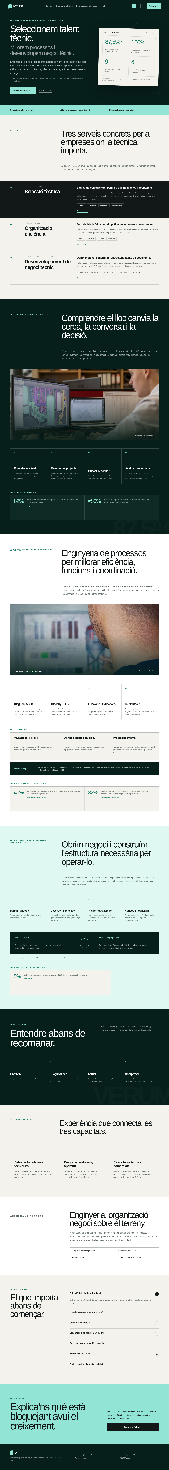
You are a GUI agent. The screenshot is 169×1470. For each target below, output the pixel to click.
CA (134, 6)
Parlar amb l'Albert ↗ (132, 1427)
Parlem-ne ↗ (153, 6)
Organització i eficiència (64, 6)
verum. (18, 6)
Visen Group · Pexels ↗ (147, 670)
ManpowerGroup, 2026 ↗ (34, 506)
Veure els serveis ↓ (45, 90)
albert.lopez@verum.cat (83, 1455)
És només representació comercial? (88, 1343)
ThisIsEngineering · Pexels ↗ (145, 435)
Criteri (102, 6)
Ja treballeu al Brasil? (80, 1354)
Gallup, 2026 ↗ (108, 506)
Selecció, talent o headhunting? (85, 1293)
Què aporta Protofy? (80, 1322)
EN (143, 6)
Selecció (49, 6)
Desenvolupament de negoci (86, 6)
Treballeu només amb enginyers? (86, 1312)
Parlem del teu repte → (22, 91)
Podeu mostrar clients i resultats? (86, 1364)
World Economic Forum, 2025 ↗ (36, 797)
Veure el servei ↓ (82, 211)
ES (129, 6)
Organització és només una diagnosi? (88, 1333)
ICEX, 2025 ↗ (28, 978)
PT (138, 6)
